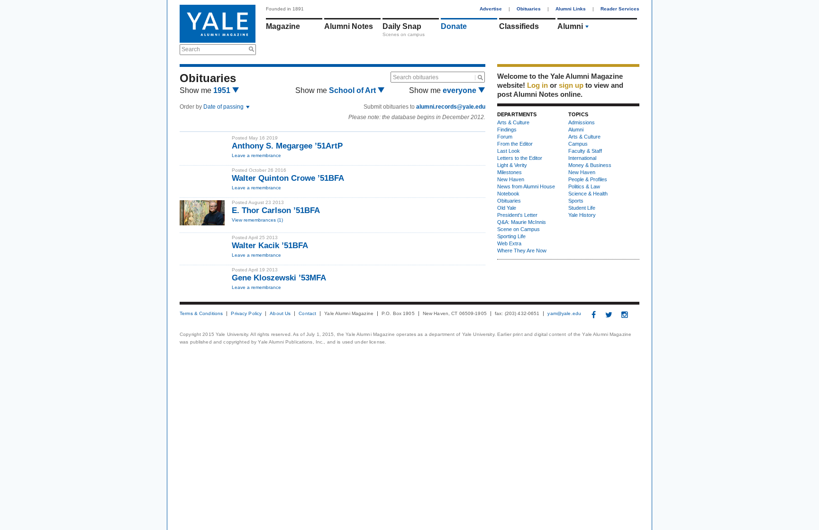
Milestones (509, 172)
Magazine (283, 26)
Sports (575, 201)
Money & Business (589, 165)
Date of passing (224, 106)
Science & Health (588, 193)
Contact (307, 313)
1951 (222, 90)
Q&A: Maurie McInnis (521, 222)
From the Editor (515, 144)
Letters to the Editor (519, 158)
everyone (460, 90)
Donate (454, 26)
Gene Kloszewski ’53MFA (279, 277)
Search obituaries (415, 77)
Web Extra (509, 243)
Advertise (491, 8)
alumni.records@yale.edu (450, 106)
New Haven (510, 179)
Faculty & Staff (585, 151)
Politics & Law (584, 186)
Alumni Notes (348, 26)
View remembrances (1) (257, 220)
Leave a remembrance (256, 155)
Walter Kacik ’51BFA (270, 245)
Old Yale (506, 208)
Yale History (582, 215)
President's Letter (517, 215)
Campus (578, 144)
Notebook (508, 193)
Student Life (581, 208)
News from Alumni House (526, 186)
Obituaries (529, 8)
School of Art (353, 90)
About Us (280, 313)
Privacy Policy (246, 313)
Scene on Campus (518, 229)
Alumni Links (570, 8)
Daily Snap (401, 26)
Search (191, 49)
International (582, 158)
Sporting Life (511, 236)
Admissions (581, 122)
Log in (537, 85)
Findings (507, 129)
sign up (571, 85)
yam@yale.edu (564, 313)
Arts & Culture (513, 122)
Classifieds (519, 26)
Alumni (570, 26)
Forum (504, 136)
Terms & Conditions (201, 313)
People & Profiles (587, 179)
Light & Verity (512, 165)
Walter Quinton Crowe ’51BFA (288, 178)
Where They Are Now (521, 250)
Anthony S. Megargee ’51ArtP (287, 145)
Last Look (508, 151)
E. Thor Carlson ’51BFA (276, 210)
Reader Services (620, 8)
